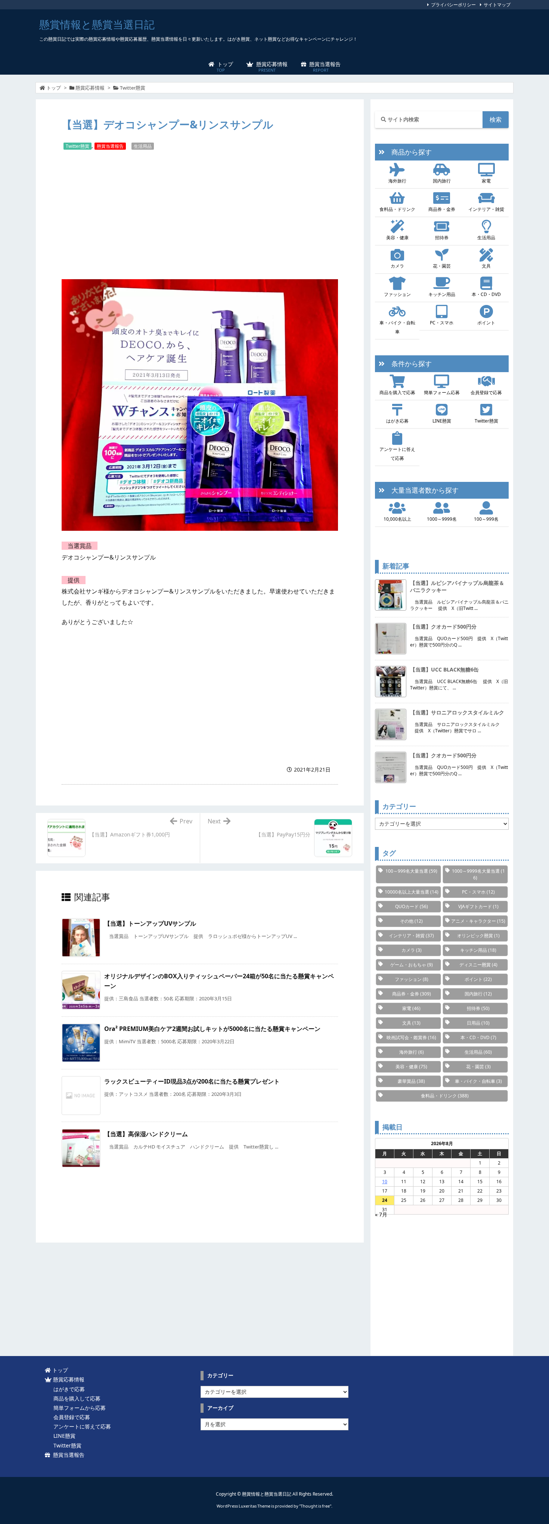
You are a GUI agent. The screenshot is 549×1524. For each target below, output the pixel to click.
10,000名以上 (397, 519)
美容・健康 (397, 237)
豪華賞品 (411, 1081)
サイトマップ (497, 4)
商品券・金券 (441, 209)
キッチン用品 (441, 294)
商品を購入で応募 (397, 392)
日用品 (478, 1023)
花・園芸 (442, 266)
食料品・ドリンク (397, 209)
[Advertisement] (200, 214)
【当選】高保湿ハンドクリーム (146, 1134)
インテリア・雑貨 (486, 209)
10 (384, 1181)
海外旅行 (397, 181)
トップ (53, 87)
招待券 (442, 237)
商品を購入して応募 (75, 1398)
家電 (486, 181)
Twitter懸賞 (132, 87)
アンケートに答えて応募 (397, 453)
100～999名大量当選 (411, 871)
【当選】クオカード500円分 (443, 626)
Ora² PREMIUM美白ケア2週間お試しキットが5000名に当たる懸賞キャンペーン (212, 1029)
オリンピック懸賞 (478, 935)
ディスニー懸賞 (478, 965)
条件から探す (408, 363)
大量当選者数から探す (422, 490)
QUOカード (411, 906)
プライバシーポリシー (453, 4)
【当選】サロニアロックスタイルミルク (457, 712)
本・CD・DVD (486, 294)
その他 (411, 921)
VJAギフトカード (478, 906)
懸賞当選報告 (110, 146)
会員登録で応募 (486, 392)
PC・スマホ (441, 323)
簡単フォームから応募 (78, 1407)
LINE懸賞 (441, 421)
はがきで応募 (67, 1389)
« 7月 (381, 1214)
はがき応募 (397, 421)
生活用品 (143, 146)
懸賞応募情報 (90, 87)
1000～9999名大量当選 (478, 874)
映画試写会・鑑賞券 (411, 1037)
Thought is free (315, 1506)
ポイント (486, 323)
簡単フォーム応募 (442, 392)
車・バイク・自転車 (397, 327)
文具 (486, 266)
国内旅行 (442, 181)
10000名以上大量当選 (411, 892)
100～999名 (486, 519)
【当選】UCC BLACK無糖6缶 (444, 669)
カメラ (397, 266)
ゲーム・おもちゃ (411, 965)
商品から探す (408, 151)
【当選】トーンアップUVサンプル (150, 923)
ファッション (397, 294)
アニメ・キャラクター (478, 921)
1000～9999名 (442, 519)
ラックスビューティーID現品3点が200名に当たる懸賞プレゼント (192, 1081)
